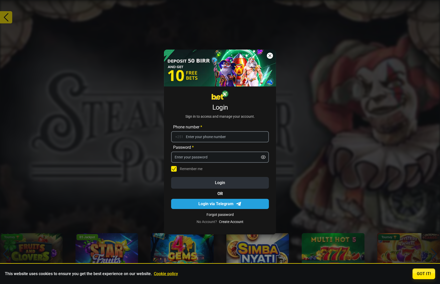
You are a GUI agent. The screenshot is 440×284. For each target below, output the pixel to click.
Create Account (231, 222)
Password (183, 147)
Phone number (187, 127)
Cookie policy (166, 273)
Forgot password (220, 215)
